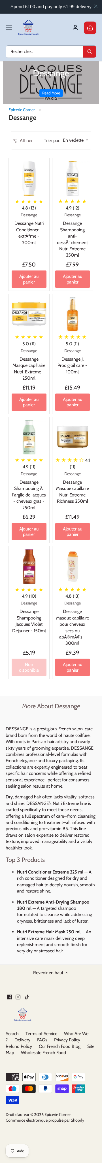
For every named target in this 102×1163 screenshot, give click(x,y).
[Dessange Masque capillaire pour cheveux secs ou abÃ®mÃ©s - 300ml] (72, 566)
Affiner (26, 140)
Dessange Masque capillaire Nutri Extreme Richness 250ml (72, 487)
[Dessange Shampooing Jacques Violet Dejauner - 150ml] (29, 566)
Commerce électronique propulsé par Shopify (45, 1120)
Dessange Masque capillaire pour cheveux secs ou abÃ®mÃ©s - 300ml (72, 623)
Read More (51, 93)
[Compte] (75, 28)
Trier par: (52, 140)
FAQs (42, 1040)
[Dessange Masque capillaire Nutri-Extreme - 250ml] (29, 314)
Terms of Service (41, 1033)
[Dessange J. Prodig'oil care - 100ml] (72, 314)
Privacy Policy (67, 1040)
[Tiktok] (26, 997)
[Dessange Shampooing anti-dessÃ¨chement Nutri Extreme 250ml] (72, 178)
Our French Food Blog (59, 1046)
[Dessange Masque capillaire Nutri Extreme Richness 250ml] (72, 437)
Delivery (22, 1040)
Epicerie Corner (21, 109)
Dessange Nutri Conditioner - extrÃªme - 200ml (29, 228)
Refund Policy (19, 1046)
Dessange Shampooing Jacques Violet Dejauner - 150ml (29, 616)
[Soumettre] (89, 52)
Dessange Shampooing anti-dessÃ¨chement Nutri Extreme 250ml (72, 235)
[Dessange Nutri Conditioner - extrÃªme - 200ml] (29, 178)
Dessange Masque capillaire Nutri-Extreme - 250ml (28, 364)
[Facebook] (9, 997)
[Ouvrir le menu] (9, 28)
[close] (96, 6)
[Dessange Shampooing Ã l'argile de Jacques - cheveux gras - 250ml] (29, 437)
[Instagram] (18, 997)
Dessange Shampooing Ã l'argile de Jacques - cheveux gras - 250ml (29, 490)
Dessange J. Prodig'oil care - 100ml (72, 361)
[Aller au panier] (90, 28)
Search (12, 1033)
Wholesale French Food (43, 1052)
